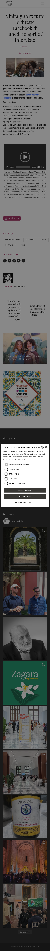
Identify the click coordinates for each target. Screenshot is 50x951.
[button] (25, 502)
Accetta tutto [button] (24, 490)
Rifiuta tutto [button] (25, 496)
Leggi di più (21, 459)
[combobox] (42, 447)
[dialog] (25, 475)
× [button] (46, 447)
